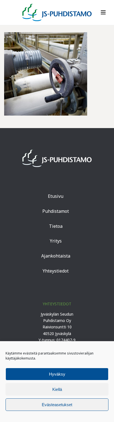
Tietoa (56, 226)
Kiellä (57, 389)
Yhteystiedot (56, 271)
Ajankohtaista (55, 256)
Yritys (56, 241)
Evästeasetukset (57, 404)
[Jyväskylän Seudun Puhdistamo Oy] (57, 12)
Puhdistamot (55, 211)
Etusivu (55, 196)
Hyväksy (57, 374)
